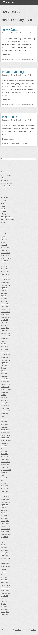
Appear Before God (6, 183)
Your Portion (4, 181)
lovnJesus (10, 11)
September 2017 (6, 470)
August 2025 (4, 261)
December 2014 (5, 558)
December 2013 (5, 585)
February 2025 (5, 272)
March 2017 (4, 486)
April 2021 (4, 371)
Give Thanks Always (7, 186)
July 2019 (3, 416)
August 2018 (4, 443)
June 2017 (4, 478)
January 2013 (5, 614)
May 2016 (3, 513)
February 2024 (5, 304)
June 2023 (4, 322)
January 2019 (5, 430)
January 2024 (5, 306)
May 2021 (3, 368)
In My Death (10, 29)
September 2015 (6, 534)
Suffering (3, 214)
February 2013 (5, 612)
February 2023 (5, 328)
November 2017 (5, 464)
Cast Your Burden (6, 175)
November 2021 (5, 355)
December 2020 (5, 381)
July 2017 (3, 475)
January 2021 (5, 379)
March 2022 (4, 347)
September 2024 (6, 285)
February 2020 (5, 403)
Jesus (2, 203)
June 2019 (4, 419)
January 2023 (5, 330)
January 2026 (5, 250)
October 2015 (5, 531)
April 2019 (4, 422)
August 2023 (4, 320)
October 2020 (5, 387)
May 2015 (3, 545)
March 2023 (4, 325)
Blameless (9, 116)
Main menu (11, 2)
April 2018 (4, 451)
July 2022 (3, 341)
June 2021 (4, 365)
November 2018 (5, 435)
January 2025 (5, 274)
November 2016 (5, 497)
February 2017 (5, 489)
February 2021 (5, 376)
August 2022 (4, 338)
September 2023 (6, 317)
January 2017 (5, 491)
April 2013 (4, 606)
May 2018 (3, 448)
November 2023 (5, 312)
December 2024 (5, 277)
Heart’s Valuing (13, 71)
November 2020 (5, 384)
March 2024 (4, 301)
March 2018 (4, 454)
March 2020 (4, 400)
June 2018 (4, 446)
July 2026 (3, 237)
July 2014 (3, 572)
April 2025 (4, 266)
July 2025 (3, 263)
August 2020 (4, 392)
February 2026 (5, 247)
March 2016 (4, 518)
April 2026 (4, 245)
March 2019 (4, 424)
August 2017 (4, 472)
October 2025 (5, 255)
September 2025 (6, 258)
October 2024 (5, 282)
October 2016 (5, 499)
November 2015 (5, 529)
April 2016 (4, 515)
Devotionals (4, 201)
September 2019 (6, 411)
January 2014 (5, 582)
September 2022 (6, 336)
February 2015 (5, 553)
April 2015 (4, 547)
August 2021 (4, 363)
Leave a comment (28, 59)
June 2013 (4, 601)
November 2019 (5, 405)
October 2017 (5, 467)
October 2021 (5, 357)
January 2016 (5, 523)
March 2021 (4, 373)
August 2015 (4, 537)
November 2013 (5, 588)
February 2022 (5, 349)
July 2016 (3, 507)
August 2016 (4, 505)
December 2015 (5, 526)
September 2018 (6, 440)
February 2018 (5, 456)
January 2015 (5, 556)
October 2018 (5, 438)
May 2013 (3, 604)
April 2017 (4, 483)
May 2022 (3, 344)
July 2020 (3, 395)
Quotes (11, 59)
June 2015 (4, 542)
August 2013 (4, 596)
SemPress (33, 630)
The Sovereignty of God (8, 219)
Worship (17, 59)
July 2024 (3, 290)
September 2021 (6, 360)
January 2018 (5, 459)
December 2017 (5, 462)
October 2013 (5, 590)
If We (2, 178)
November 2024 (5, 280)
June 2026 (4, 239)
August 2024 (4, 288)
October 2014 (5, 564)
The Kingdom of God (7, 217)
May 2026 (3, 242)
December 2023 (5, 309)
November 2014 (5, 561)
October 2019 (5, 408)
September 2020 (6, 389)
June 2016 (4, 510)
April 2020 (4, 397)
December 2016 (5, 494)
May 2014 (3, 574)
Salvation (3, 211)
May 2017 (3, 480)
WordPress (18, 630)
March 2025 (4, 269)
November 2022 (5, 333)
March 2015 (4, 550)
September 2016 (6, 502)
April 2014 (4, 577)
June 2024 (4, 293)
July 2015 (3, 539)
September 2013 (6, 593)
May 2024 (3, 296)
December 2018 (5, 432)
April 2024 (4, 298)
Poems (3, 206)
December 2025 (5, 253)
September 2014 (6, 566)
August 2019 (4, 414)
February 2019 (5, 427)
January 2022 (5, 352)
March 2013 (4, 609)
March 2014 (4, 580)
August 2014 (4, 569)
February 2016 (5, 521)
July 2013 (3, 598)
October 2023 (5, 314)
